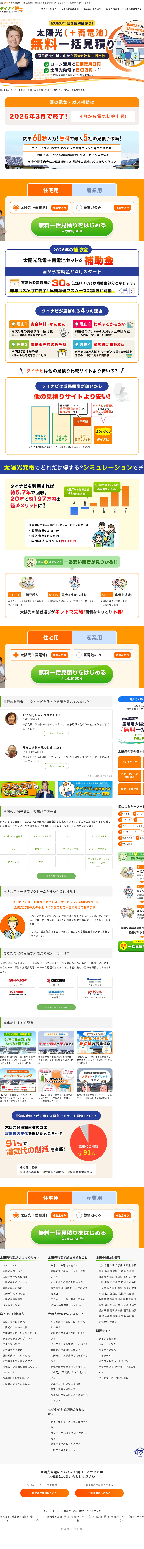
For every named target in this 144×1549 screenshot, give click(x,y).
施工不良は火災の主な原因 (65, 1383)
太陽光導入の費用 (13, 1287)
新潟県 (108, 1282)
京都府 (122, 1293)
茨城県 (122, 1271)
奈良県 (110, 1299)
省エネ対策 (126, 837)
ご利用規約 (79, 1510)
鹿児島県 (104, 1321)
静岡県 (127, 1287)
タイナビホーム (51, 1510)
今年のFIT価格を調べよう (17, 1378)
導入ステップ (129, 762)
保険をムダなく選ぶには (16, 1383)
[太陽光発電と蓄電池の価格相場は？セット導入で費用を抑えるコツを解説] (56, 1048)
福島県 (114, 1271)
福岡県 (127, 1310)
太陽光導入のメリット (15, 1282)
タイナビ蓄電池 (107, 1338)
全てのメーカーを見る (56, 1007)
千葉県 (119, 1276)
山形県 (106, 1271)
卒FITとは (8, 1372)
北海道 (102, 1265)
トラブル (125, 819)
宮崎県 (130, 1316)
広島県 (116, 1304)
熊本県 (114, 1316)
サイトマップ (94, 1510)
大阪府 (130, 1293)
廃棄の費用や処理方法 (63, 1389)
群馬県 (102, 1276)
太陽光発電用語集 (13, 1299)
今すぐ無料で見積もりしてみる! (83, 1543)
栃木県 (130, 1271)
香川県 (102, 1310)
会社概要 (66, 1510)
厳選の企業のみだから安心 (65, 1444)
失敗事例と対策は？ (14, 1349)
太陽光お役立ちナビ (134, 8)
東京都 (127, 1276)
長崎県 (106, 1316)
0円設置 (125, 813)
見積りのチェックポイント (17, 1338)
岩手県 (119, 1265)
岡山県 (108, 1304)
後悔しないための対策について (20, 1366)
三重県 (106, 1293)
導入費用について (92, 8)
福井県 (133, 1282)
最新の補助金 (112, 8)
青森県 (110, 1265)
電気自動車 (126, 843)
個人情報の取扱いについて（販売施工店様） (38, 1518)
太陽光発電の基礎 (70, 8)
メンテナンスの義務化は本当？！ (69, 1344)
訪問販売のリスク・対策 (16, 1355)
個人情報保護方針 (8, 1518)
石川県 (124, 1282)
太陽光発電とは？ (13, 1271)
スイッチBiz (106, 1355)
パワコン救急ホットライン (114, 1361)
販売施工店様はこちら (44, 1493)
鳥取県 (129, 1299)
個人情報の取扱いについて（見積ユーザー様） (122, 1518)
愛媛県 (110, 1310)
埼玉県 (110, 1276)
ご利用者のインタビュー (64, 1449)
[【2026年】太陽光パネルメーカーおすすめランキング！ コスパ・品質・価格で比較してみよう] (18, 1085)
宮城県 (127, 1265)
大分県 (122, 1316)
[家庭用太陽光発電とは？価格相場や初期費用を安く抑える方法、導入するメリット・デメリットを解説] (18, 1048)
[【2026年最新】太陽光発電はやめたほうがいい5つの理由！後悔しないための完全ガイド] (56, 1085)
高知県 (119, 1310)
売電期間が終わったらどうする (68, 1366)
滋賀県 (114, 1293)
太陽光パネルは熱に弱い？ (65, 1349)
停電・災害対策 (129, 788)
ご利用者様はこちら (99, 1493)
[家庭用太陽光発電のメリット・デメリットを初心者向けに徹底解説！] (94, 1085)
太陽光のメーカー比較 (15, 1327)
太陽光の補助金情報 (14, 1321)
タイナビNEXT (107, 1344)
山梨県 (102, 1287)
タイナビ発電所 (107, 1349)
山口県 (124, 1304)
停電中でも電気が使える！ (65, 1265)
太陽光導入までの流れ (15, 1293)
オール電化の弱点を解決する (67, 1282)
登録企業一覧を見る (56, 876)
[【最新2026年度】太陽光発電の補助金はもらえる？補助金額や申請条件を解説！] (94, 1048)
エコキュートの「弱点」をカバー (69, 1299)
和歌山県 (120, 1299)
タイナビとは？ (48, 8)
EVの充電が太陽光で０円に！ (67, 1304)
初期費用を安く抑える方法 (17, 1361)
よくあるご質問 (11, 1304)
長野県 (110, 1287)
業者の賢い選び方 (13, 1344)
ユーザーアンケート (130, 831)
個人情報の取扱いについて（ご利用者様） (79, 1518)
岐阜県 (119, 1287)
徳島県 (133, 1304)
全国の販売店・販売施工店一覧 (20, 1333)
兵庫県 (102, 1299)
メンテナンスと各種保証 (129, 775)
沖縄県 (113, 1321)
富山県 (116, 1282)
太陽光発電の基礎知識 (15, 1276)
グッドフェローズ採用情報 (113, 1378)
